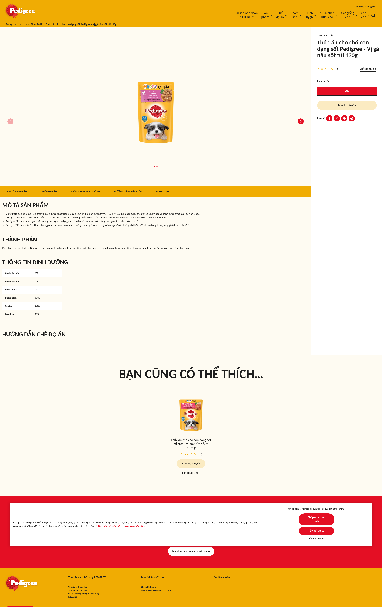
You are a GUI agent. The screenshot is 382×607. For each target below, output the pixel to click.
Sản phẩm (23, 24)
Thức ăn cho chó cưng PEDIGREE (87, 577)
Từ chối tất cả (316, 530)
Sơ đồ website (222, 577)
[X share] (337, 118)
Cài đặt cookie (316, 538)
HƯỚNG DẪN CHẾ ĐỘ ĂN (128, 191)
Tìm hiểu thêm (191, 473)
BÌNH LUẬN (162, 191)
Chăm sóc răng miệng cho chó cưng (83, 594)
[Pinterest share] (344, 118)
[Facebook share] (329, 118)
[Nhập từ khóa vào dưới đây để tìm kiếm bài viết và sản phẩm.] (373, 15)
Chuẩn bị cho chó (148, 587)
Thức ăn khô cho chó (77, 587)
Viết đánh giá (368, 69)
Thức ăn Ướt (37, 24)
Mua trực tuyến (347, 105)
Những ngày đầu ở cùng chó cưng (156, 590)
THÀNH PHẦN (49, 191)
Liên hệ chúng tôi (365, 6)
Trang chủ (11, 24)
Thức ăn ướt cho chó (77, 590)
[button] (154, 166)
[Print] (351, 118)
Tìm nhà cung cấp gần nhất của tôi (191, 551)
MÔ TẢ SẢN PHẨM (17, 191)
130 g (347, 91)
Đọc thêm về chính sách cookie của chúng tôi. (121, 526)
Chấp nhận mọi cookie (316, 519)
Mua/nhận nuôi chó (152, 577)
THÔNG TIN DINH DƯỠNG (85, 191)
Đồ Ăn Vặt (72, 597)
